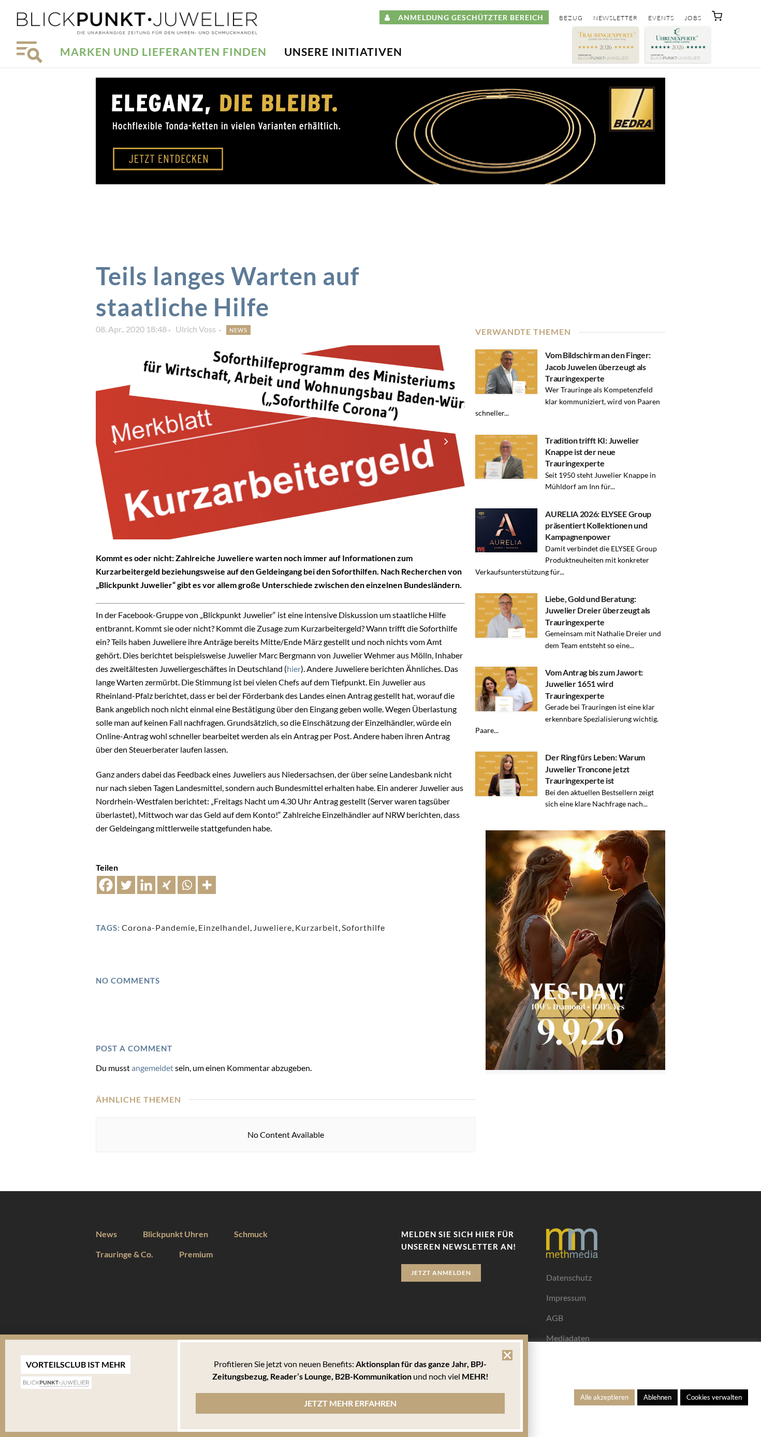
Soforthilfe (363, 927)
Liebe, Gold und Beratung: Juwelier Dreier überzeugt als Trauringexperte (597, 610)
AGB (554, 1318)
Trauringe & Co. (124, 1254)
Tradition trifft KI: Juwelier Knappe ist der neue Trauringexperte (592, 451)
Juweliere (272, 927)
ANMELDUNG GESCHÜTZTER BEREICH (467, 17)
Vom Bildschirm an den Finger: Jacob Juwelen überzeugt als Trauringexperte (598, 366)
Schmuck (251, 1234)
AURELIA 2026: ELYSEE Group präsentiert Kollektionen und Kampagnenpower (598, 525)
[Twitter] (126, 885)
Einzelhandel (224, 927)
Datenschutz (569, 1277)
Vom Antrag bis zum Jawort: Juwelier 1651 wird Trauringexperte (594, 683)
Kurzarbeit (317, 927)
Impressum (566, 1297)
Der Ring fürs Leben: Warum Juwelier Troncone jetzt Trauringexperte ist (595, 768)
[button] (717, 18)
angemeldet (152, 1068)
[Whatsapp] (187, 885)
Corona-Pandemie (158, 927)
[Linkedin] (146, 885)
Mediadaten (568, 1338)
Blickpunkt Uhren (175, 1234)
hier (294, 668)
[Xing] (166, 885)
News (238, 330)
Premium (196, 1254)
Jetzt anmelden (441, 1273)
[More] (207, 885)
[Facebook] (106, 885)
